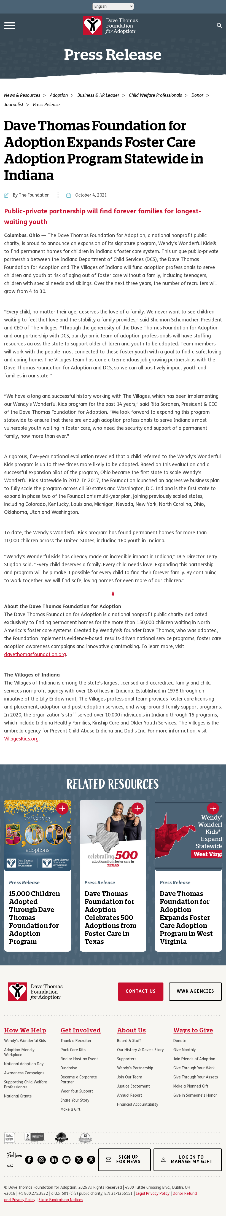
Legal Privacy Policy (153, 1194)
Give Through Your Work (194, 1068)
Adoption (59, 95)
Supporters (126, 1059)
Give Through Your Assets (195, 1077)
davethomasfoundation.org (35, 654)
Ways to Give (193, 1030)
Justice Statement (133, 1087)
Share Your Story (75, 1101)
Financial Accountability (137, 1105)
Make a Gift (70, 1110)
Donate (179, 1041)
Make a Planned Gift (190, 1087)
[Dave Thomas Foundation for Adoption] (110, 25)
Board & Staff (129, 1041)
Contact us (141, 991)
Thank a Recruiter (76, 1041)
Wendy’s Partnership (135, 1068)
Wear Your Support (77, 1091)
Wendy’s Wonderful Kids (25, 1041)
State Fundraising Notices (61, 1200)
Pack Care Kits (73, 1050)
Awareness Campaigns (24, 1073)
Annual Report (129, 1096)
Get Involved (81, 1030)
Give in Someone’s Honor (195, 1096)
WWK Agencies (195, 991)
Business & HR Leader (98, 95)
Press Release (46, 105)
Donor (197, 95)
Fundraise (69, 1068)
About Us (131, 1030)
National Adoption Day (24, 1064)
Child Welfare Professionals (155, 95)
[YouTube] (66, 1160)
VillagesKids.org (21, 739)
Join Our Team (129, 1077)
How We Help (25, 1030)
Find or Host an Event (79, 1059)
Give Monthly (184, 1050)
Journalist (13, 105)
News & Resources (22, 95)
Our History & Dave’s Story (140, 1050)
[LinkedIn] (54, 1160)
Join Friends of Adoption (194, 1059)
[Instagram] (41, 1160)
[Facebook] (29, 1160)
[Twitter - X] (79, 1160)
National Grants (18, 1096)
